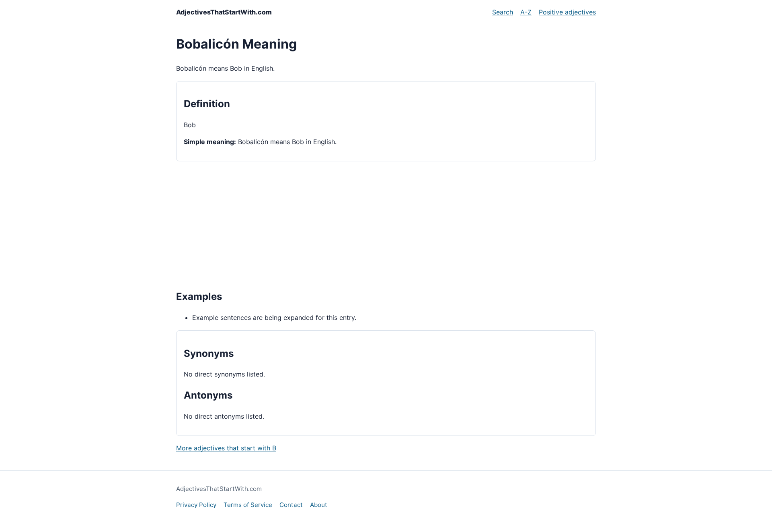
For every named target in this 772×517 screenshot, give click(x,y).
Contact (291, 505)
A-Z (526, 12)
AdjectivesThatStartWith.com (224, 12)
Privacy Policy (196, 505)
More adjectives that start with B (226, 448)
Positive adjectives (567, 12)
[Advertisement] (386, 225)
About (318, 505)
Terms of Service (248, 505)
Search (502, 12)
